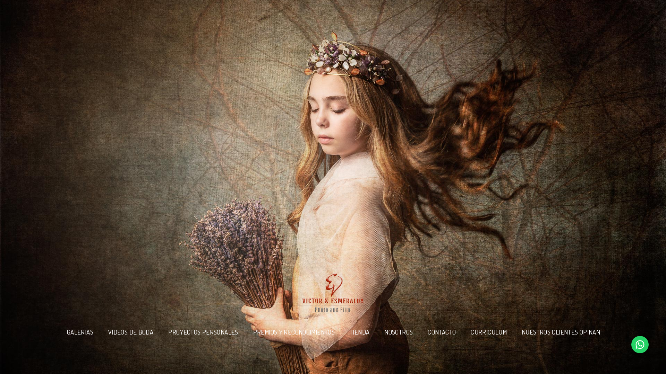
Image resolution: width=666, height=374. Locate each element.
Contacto (442, 332)
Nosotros (398, 332)
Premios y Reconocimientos (294, 332)
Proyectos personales (203, 332)
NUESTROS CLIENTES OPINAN (561, 332)
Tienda (359, 332)
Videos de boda (130, 332)
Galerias (80, 332)
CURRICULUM (489, 332)
